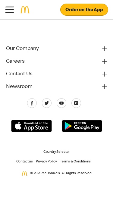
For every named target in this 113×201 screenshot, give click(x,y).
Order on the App (84, 10)
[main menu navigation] (9, 9)
